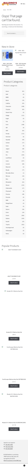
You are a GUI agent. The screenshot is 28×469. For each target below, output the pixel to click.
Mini (7, 179)
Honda (7, 133)
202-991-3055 (9, 444)
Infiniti (7, 142)
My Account (4, 466)
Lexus (7, 161)
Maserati (8, 167)
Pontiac (8, 194)
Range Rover (9, 203)
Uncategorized (10, 227)
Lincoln (8, 164)
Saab (7, 206)
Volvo (7, 233)
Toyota (8, 224)
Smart (7, 215)
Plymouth (8, 191)
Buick (7, 100)
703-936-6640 (9, 448)
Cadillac (8, 103)
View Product (7, 73)
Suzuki (7, 221)
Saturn (7, 209)
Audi (7, 94)
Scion (7, 212)
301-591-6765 (9, 446)
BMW (7, 97)
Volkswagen (9, 230)
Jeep (7, 152)
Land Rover (9, 158)
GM (6, 127)
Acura (7, 91)
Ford (7, 124)
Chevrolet (8, 106)
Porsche (8, 197)
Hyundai (8, 139)
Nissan (7, 185)
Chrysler (8, 109)
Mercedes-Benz (10, 173)
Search (14, 466)
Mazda (7, 170)
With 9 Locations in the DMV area (12, 460)
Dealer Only (9, 112)
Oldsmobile (9, 188)
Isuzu (7, 146)
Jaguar (7, 149)
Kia (6, 155)
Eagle (7, 118)
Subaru (7, 218)
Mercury (8, 176)
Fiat (7, 121)
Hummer (8, 136)
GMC (7, 130)
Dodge (7, 115)
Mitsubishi (8, 182)
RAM (7, 200)
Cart (22, 465)
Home (4, 9)
